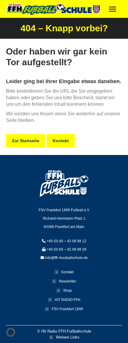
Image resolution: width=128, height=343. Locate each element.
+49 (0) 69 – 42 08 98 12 (66, 241)
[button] (10, 332)
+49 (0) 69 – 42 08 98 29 (66, 249)
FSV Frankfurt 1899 (67, 309)
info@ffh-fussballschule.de (66, 258)
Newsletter (67, 281)
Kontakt (67, 272)
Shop (67, 290)
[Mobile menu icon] (112, 9)
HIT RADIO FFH (67, 300)
